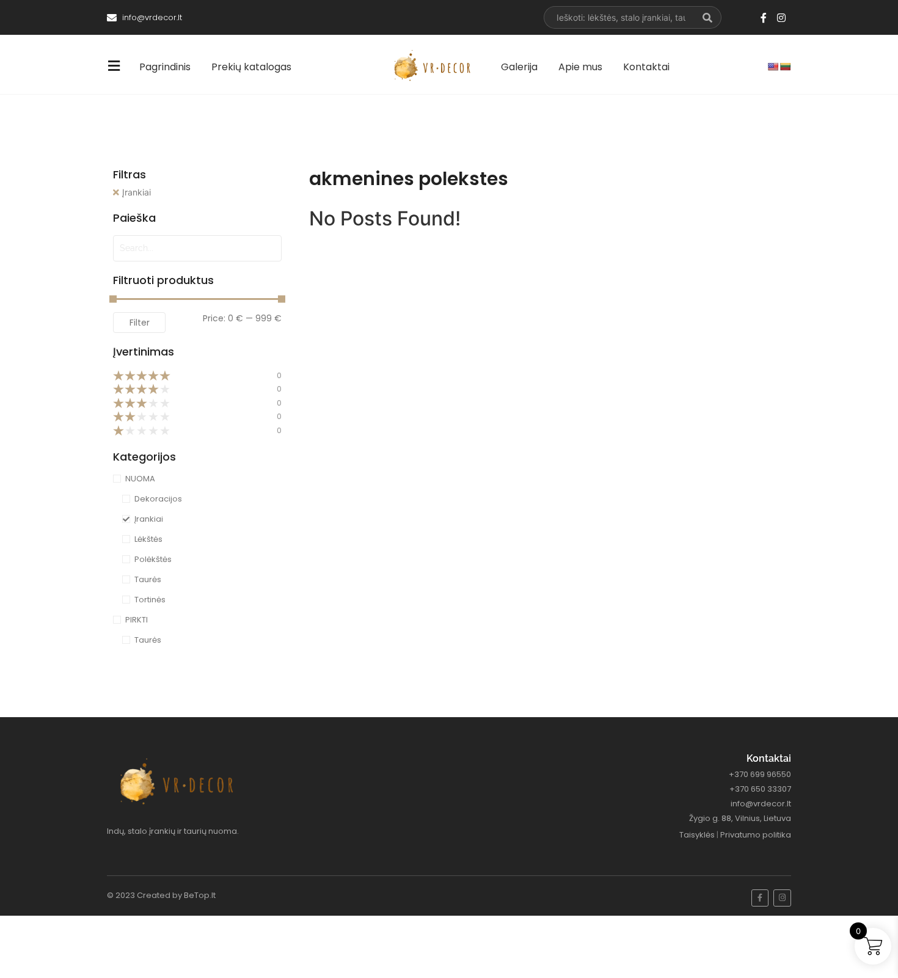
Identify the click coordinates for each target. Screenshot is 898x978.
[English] (772, 66)
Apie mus (580, 67)
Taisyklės (697, 835)
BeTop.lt (200, 895)
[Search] (707, 17)
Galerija (519, 67)
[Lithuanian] (784, 66)
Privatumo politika (755, 835)
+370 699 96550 (760, 774)
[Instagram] (781, 18)
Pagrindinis (165, 67)
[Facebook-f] (763, 18)
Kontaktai (646, 67)
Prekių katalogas (251, 67)
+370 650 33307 (760, 789)
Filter (140, 322)
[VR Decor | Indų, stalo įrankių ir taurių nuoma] (434, 65)
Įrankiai (136, 192)
